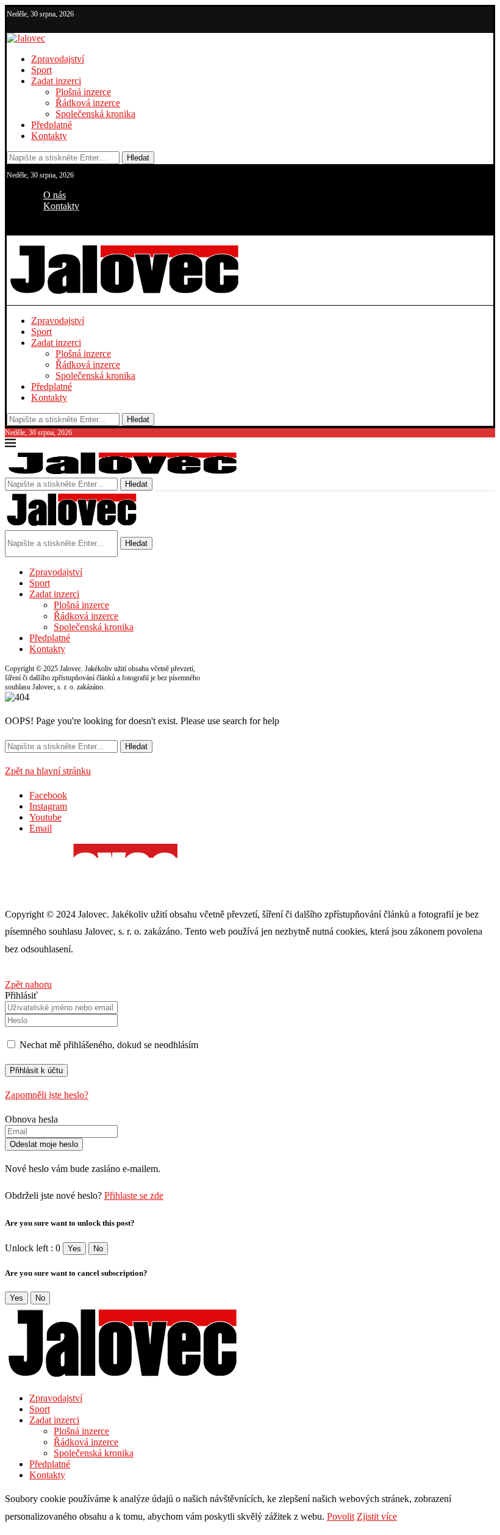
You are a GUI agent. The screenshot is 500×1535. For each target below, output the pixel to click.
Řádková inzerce (87, 103)
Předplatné (51, 125)
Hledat (138, 157)
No (98, 1248)
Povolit (340, 1516)
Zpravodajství (57, 59)
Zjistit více (377, 1516)
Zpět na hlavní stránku (48, 771)
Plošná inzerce (83, 92)
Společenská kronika (95, 114)
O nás (54, 195)
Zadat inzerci (56, 81)
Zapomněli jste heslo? (46, 1095)
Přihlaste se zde (133, 1195)
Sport (41, 70)
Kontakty (49, 136)
